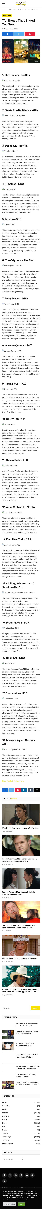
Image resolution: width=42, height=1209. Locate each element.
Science (5, 1133)
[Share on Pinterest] (30, 34)
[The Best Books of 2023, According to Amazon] (8, 1046)
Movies (4, 1119)
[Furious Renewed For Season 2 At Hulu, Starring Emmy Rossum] (21, 878)
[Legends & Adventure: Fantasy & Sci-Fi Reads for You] (8, 1034)
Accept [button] (21, 1204)
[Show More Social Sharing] (38, 34)
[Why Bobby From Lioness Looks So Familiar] (21, 814)
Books (4, 1102)
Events (4, 1109)
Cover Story (6, 1106)
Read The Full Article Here (13, 781)
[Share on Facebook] (7, 34)
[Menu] (3, 3)
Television (7, 15)
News (4, 1126)
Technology (6, 1137)
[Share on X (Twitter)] (18, 34)
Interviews (5, 1116)
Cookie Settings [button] (10, 1204)
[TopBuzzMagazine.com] (21, 3)
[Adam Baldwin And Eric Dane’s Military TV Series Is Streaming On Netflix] (21, 845)
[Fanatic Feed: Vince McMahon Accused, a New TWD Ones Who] (8, 1085)
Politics (5, 1130)
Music (4, 1123)
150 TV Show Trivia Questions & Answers (19, 959)
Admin (6, 29)
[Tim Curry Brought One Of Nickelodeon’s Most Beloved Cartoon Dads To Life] (21, 912)
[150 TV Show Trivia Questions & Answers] (21, 945)
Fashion (5, 1113)
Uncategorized (7, 1144)
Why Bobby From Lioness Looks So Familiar (20, 828)
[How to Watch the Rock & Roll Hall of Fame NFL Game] (8, 1058)
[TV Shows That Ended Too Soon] (21, 51)
